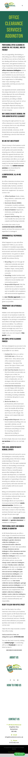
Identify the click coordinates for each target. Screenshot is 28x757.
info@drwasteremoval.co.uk (14, 737)
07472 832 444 (9, 356)
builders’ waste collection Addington (13, 594)
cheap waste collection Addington (13, 563)
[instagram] (17, 680)
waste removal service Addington (13, 587)
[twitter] (14, 680)
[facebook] (10, 680)
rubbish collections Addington (11, 592)
